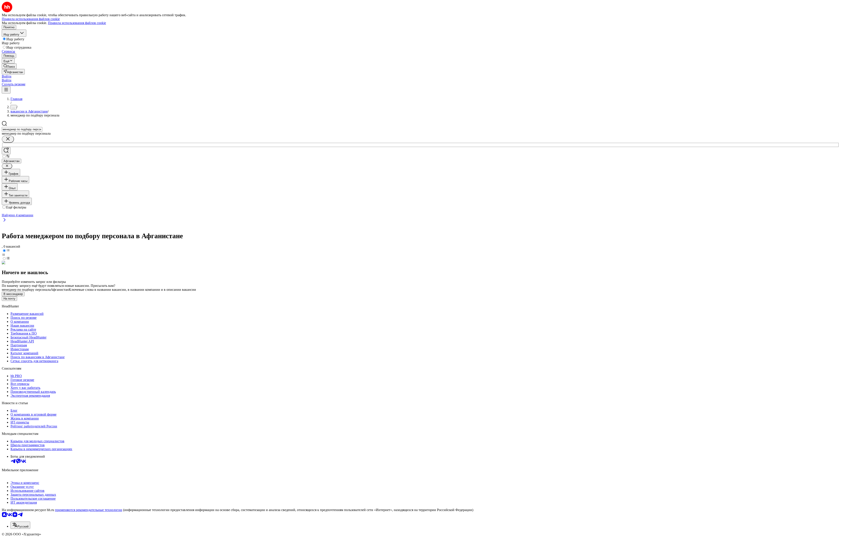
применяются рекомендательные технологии (88, 510)
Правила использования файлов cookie (77, 23)
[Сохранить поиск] (6, 150)
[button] (6, 76)
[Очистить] (8, 139)
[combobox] (22, 129)
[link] (9, 66)
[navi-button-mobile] (6, 89)
